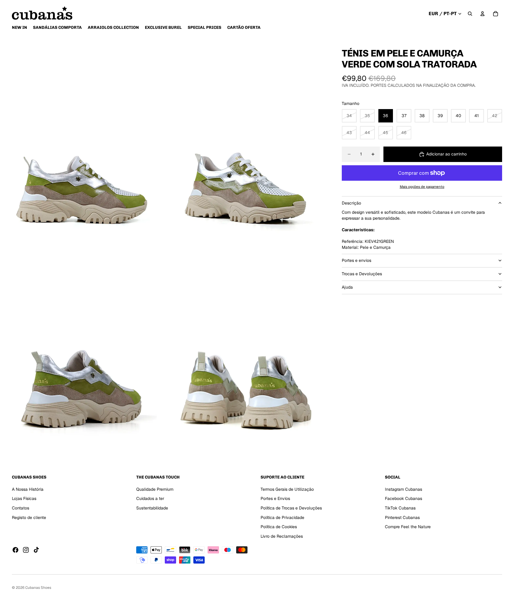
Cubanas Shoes (38, 587)
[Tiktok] (36, 549)
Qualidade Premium (154, 489)
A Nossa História (27, 489)
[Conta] (482, 13)
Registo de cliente (29, 517)
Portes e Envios (275, 498)
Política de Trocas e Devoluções (291, 508)
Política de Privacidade (282, 517)
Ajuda (347, 287)
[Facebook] (15, 549)
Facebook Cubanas (403, 498)
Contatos (20, 508)
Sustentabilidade (152, 508)
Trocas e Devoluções (362, 273)
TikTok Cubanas (400, 508)
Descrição (351, 202)
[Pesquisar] (470, 13)
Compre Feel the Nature (408, 526)
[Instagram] (25, 549)
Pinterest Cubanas (402, 517)
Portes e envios (356, 260)
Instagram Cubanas (403, 489)
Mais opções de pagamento (422, 186)
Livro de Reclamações (282, 536)
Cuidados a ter (150, 498)
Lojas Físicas (24, 498)
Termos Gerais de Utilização (287, 489)
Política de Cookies (279, 526)
